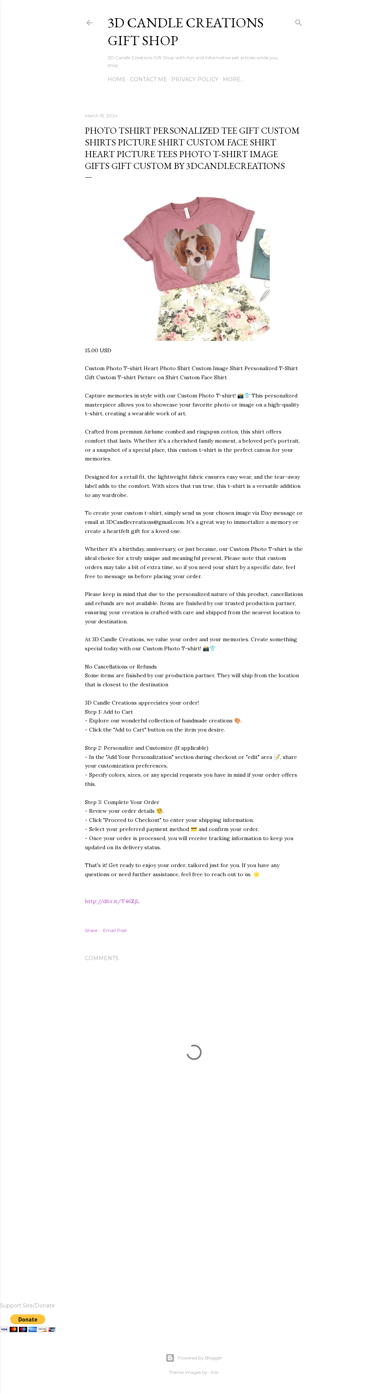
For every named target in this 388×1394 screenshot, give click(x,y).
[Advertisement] (194, 1211)
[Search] (298, 21)
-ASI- (214, 1372)
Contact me (148, 79)
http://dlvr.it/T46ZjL (112, 901)
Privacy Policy (195, 79)
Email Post (115, 930)
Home (117, 79)
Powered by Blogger (200, 1358)
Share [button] (91, 930)
